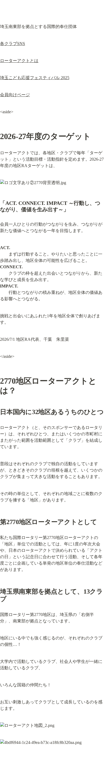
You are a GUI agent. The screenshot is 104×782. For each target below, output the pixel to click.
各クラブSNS (12, 43)
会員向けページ (15, 94)
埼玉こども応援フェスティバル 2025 (34, 77)
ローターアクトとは (19, 60)
